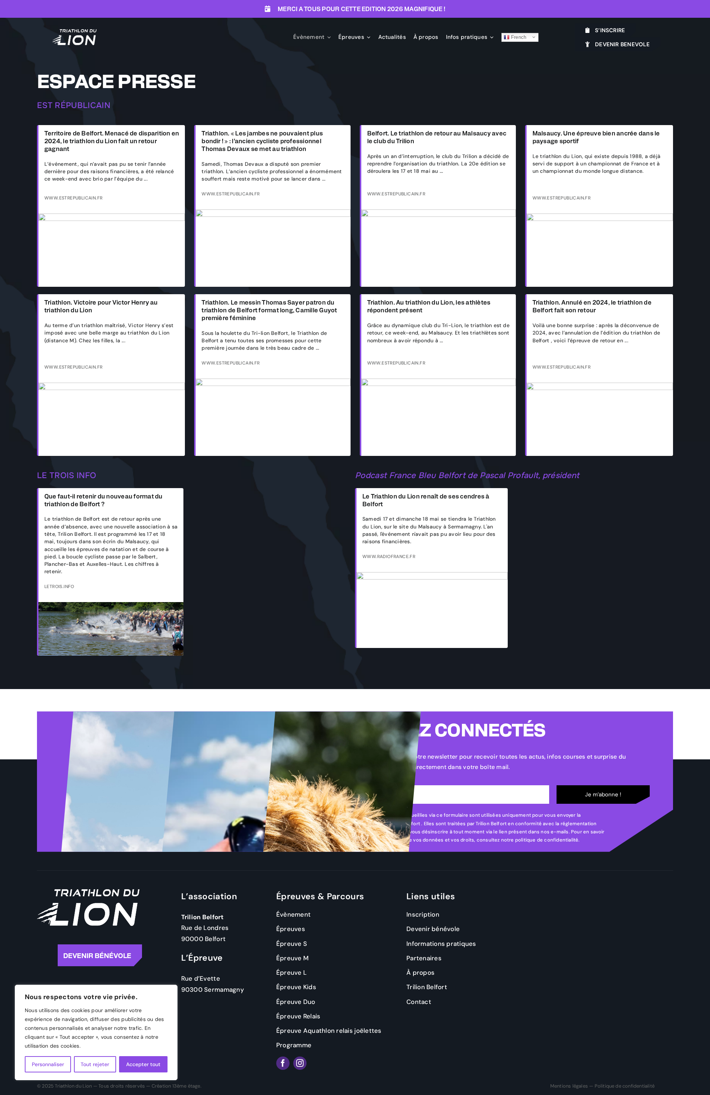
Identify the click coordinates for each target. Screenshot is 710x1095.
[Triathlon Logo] (74, 32)
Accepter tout (143, 1064)
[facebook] (283, 1063)
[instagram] (300, 1063)
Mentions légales (569, 1086)
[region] (96, 1032)
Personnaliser (48, 1064)
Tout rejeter (95, 1064)
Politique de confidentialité (625, 1086)
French (518, 37)
